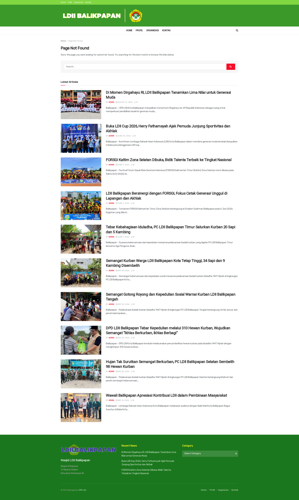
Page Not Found (75, 41)
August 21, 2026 (125, 102)
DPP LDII (82, 490)
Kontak (88, 2)
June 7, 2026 (123, 165)
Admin (111, 102)
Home (63, 2)
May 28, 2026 (123, 271)
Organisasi (78, 2)
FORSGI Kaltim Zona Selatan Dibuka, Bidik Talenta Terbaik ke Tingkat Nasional (169, 160)
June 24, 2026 (124, 136)
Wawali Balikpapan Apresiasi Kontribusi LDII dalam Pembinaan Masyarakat (166, 395)
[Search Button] (237, 30)
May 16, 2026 (123, 400)
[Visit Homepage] (103, 15)
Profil (70, 2)
